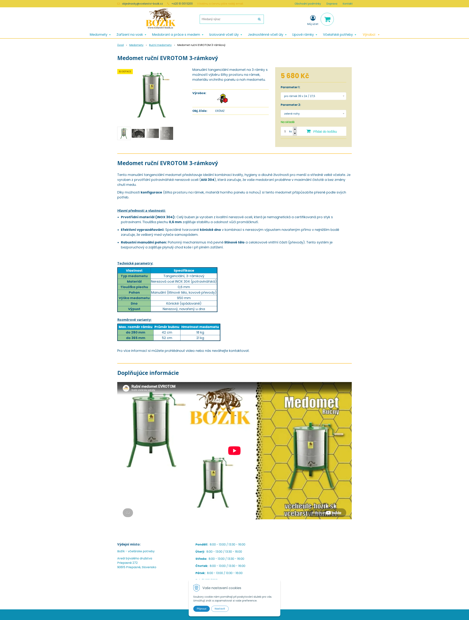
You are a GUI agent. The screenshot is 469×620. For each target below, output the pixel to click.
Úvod (120, 45)
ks (290, 131)
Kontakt (348, 3)
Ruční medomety (160, 45)
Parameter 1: (290, 87)
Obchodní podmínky (308, 3)
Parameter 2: (291, 105)
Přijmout (201, 608)
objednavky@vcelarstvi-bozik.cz (142, 3)
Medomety (136, 45)
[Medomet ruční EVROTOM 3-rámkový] (152, 94)
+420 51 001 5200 (182, 3)
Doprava (331, 3)
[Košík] (327, 19)
